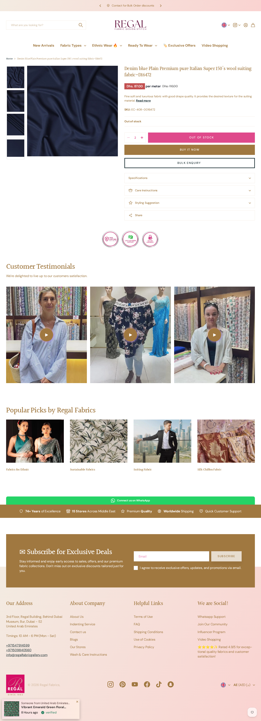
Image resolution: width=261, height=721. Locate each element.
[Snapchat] (171, 684)
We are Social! (213, 603)
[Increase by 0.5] (142, 138)
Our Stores (77, 647)
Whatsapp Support (211, 617)
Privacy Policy (144, 647)
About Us (77, 617)
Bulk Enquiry (189, 163)
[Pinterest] (122, 684)
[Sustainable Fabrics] (99, 441)
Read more (143, 100)
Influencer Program (211, 632)
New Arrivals (43, 45)
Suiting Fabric (143, 469)
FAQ (137, 624)
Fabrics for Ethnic (17, 469)
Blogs (74, 639)
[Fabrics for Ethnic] (35, 441)
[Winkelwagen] (253, 25)
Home (9, 59)
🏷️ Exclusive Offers (179, 45)
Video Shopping (215, 45)
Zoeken (81, 25)
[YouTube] (135, 684)
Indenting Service (82, 624)
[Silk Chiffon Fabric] (226, 441)
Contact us (78, 632)
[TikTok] (158, 684)
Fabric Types (71, 45)
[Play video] (46, 335)
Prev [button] (100, 5)
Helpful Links (148, 603)
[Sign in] (246, 25)
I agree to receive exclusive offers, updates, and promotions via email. (190, 568)
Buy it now (190, 149)
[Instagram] (110, 684)
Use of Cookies (144, 639)
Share (138, 215)
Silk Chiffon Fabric (209, 469)
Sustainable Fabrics (82, 469)
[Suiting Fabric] (162, 441)
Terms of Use (143, 617)
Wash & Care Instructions (88, 654)
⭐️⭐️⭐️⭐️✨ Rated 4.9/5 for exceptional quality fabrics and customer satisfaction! (225, 652)
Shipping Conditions (148, 632)
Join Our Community (213, 624)
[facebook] (147, 684)
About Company (87, 603)
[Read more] (236, 25)
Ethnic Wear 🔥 (104, 45)
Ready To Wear (140, 45)
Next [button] (160, 5)
